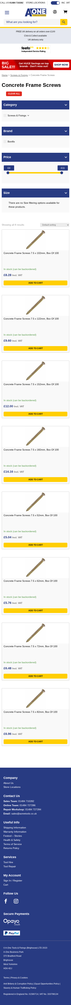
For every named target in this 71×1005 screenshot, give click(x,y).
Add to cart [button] (35, 283)
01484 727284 (33, 809)
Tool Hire (8, 862)
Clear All (14, 94)
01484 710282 (26, 801)
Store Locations (12, 787)
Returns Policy (11, 848)
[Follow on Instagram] (18, 901)
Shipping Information (14, 827)
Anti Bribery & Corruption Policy (18, 984)
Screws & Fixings (19, 75)
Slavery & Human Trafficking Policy (19, 988)
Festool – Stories (12, 835)
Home (5, 75)
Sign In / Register (12, 880)
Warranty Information (14, 831)
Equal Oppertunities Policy (46, 984)
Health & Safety (11, 840)
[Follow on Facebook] (7, 901)
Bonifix (11, 141)
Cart (5, 884)
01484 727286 (28, 805)
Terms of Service (12, 844)
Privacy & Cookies (19, 978)
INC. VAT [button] (66, 3)
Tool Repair (9, 866)
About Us (8, 783)
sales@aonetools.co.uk (24, 813)
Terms (6, 978)
